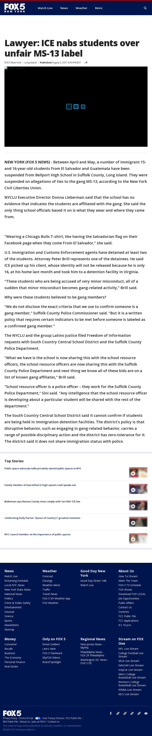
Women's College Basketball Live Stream (132, 683)
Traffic (46, 589)
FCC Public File (127, 616)
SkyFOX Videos (51, 657)
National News (13, 594)
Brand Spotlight (51, 662)
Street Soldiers (51, 644)
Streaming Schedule (16, 580)
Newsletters (11, 625)
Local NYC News (14, 585)
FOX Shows (125, 589)
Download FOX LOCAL (132, 594)
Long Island (30, 62)
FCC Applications (128, 620)
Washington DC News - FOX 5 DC (94, 661)
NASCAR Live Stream (131, 665)
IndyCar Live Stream (130, 669)
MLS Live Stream (128, 694)
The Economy (12, 657)
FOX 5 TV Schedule (129, 585)
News (9, 571)
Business (9, 653)
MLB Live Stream (128, 661)
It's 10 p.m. (124, 625)
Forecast (47, 576)
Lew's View (49, 648)
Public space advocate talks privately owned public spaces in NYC (42, 468)
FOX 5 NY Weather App (56, 598)
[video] (138, 472)
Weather (49, 571)
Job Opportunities (128, 598)
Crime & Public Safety (17, 603)
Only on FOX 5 (53, 639)
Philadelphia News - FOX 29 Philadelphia (92, 653)
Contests (123, 611)
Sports (8, 620)
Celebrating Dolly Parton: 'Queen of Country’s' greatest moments (42, 518)
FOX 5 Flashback (52, 653)
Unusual (9, 611)
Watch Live (11, 576)
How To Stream (128, 576)
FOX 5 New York (12, 62)
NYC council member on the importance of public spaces (37, 534)
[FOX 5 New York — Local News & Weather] (16, 8)
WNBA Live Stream (129, 689)
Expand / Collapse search (145, 8)
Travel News (49, 594)
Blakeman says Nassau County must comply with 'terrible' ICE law (42, 501)
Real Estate (11, 666)
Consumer (10, 644)
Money (10, 639)
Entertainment (13, 607)
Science (9, 616)
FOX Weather (50, 603)
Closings (47, 580)
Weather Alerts (51, 585)
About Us (126, 571)
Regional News (92, 639)
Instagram (118, 713)
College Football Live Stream (130, 654)
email (146, 713)
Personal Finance (14, 662)
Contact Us (125, 607)
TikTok (125, 713)
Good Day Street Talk (93, 580)
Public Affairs (126, 603)
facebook (111, 713)
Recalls (8, 648)
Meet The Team (128, 580)
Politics (8, 598)
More (98, 8)
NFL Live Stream (128, 648)
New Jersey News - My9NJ (91, 645)
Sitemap (9, 629)
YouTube (132, 713)
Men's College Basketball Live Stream (132, 675)
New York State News (17, 589)
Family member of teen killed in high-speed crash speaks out (40, 485)
